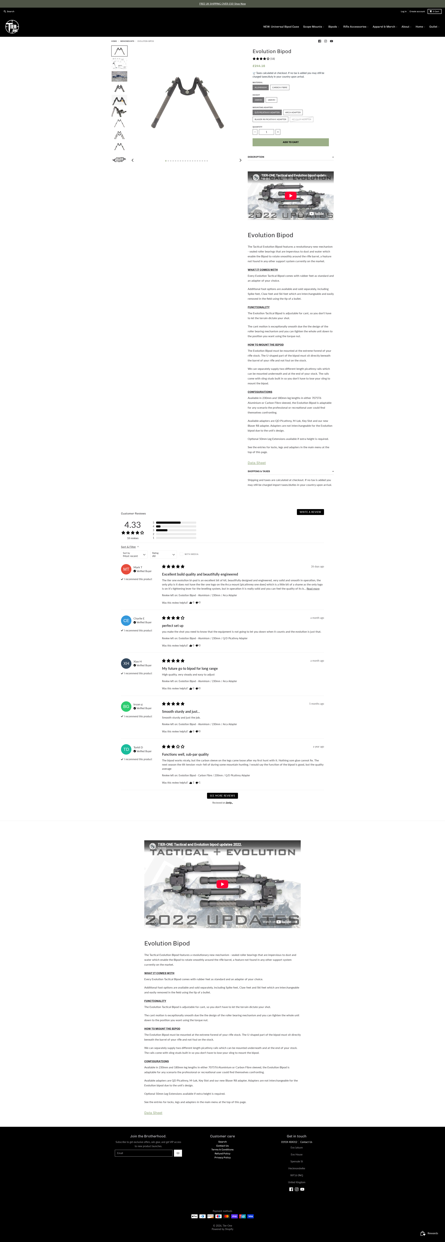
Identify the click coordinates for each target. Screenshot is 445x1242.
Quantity (257, 127)
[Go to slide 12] (192, 161)
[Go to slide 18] (207, 161)
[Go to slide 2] (168, 161)
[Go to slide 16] (202, 161)
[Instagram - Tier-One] (325, 41)
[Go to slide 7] (180, 161)
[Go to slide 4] (173, 161)
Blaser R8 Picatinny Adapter (270, 119)
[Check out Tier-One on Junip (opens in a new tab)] (229, 802)
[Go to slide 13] (195, 161)
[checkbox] (193, 554)
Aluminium (261, 87)
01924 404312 (289, 1141)
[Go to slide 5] (175, 161)
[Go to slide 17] (204, 161)
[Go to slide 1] (166, 161)
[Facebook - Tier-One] (319, 41)
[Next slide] (240, 160)
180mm (271, 100)
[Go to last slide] (132, 160)
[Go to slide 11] (190, 161)
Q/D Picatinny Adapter (267, 112)
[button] (263, 59)
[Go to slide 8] (183, 161)
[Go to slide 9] (185, 161)
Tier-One (227, 1225)
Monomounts (127, 41)
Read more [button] (313, 588)
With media (191, 554)
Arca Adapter (293, 112)
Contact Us (306, 1141)
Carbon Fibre (279, 87)
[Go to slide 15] (200, 161)
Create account (417, 11)
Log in (404, 11)
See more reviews (222, 795)
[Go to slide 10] (187, 161)
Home (114, 41)
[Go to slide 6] (178, 161)
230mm (258, 100)
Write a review (310, 511)
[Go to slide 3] (170, 161)
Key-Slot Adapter (301, 119)
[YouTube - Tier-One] (331, 41)
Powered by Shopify (222, 1229)
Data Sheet (257, 463)
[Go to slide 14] (197, 161)
